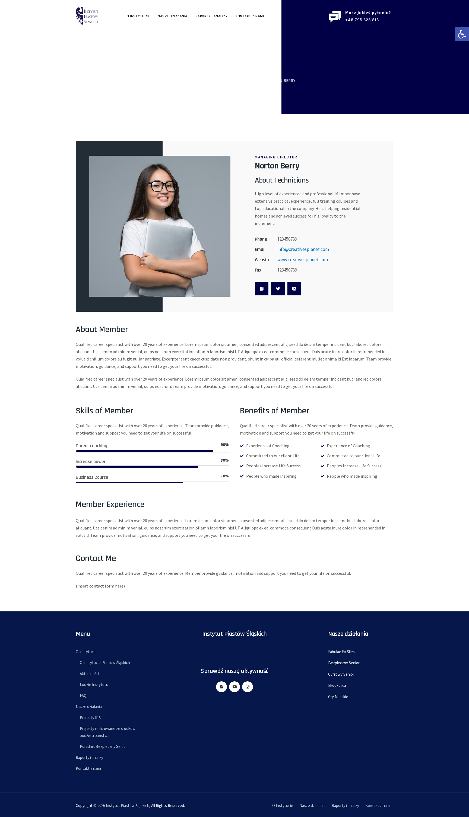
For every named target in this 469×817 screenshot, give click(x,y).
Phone (261, 239)
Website (262, 260)
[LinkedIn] (294, 288)
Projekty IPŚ (90, 717)
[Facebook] (261, 288)
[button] (462, 34)
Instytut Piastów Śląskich (127, 805)
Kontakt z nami (250, 16)
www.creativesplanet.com (302, 260)
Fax (258, 270)
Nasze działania (173, 16)
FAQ (83, 695)
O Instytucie (138, 16)
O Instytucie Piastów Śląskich (105, 662)
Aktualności (89, 673)
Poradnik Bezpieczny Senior (103, 746)
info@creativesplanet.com (303, 249)
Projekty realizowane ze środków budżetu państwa (107, 732)
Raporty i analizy (212, 16)
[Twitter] (278, 288)
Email (260, 250)
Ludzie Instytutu (94, 684)
